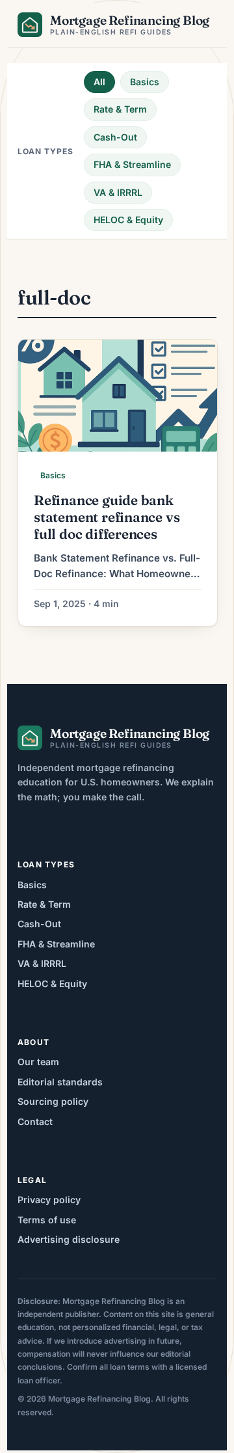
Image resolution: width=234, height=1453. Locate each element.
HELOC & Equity (128, 219)
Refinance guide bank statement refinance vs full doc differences (106, 517)
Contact (35, 1121)
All (99, 81)
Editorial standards (60, 1081)
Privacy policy (49, 1199)
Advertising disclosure (69, 1239)
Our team (38, 1061)
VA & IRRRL (118, 192)
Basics (144, 81)
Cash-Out (115, 137)
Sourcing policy (53, 1101)
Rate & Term (120, 109)
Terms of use (47, 1219)
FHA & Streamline (132, 164)
